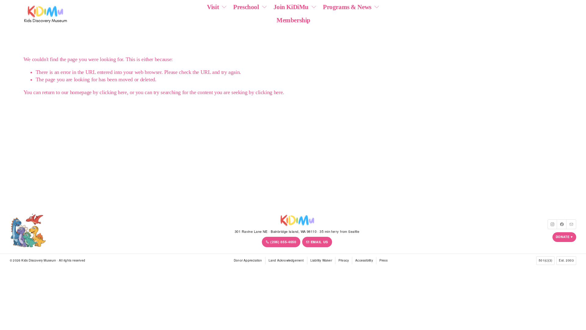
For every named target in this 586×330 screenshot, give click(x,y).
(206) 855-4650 (283, 242)
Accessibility (364, 260)
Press (383, 260)
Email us (319, 242)
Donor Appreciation (248, 260)
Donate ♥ (564, 237)
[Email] (571, 224)
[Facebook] (561, 224)
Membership (293, 20)
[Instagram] (552, 224)
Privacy (343, 260)
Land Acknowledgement (286, 260)
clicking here (113, 92)
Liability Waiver (321, 260)
